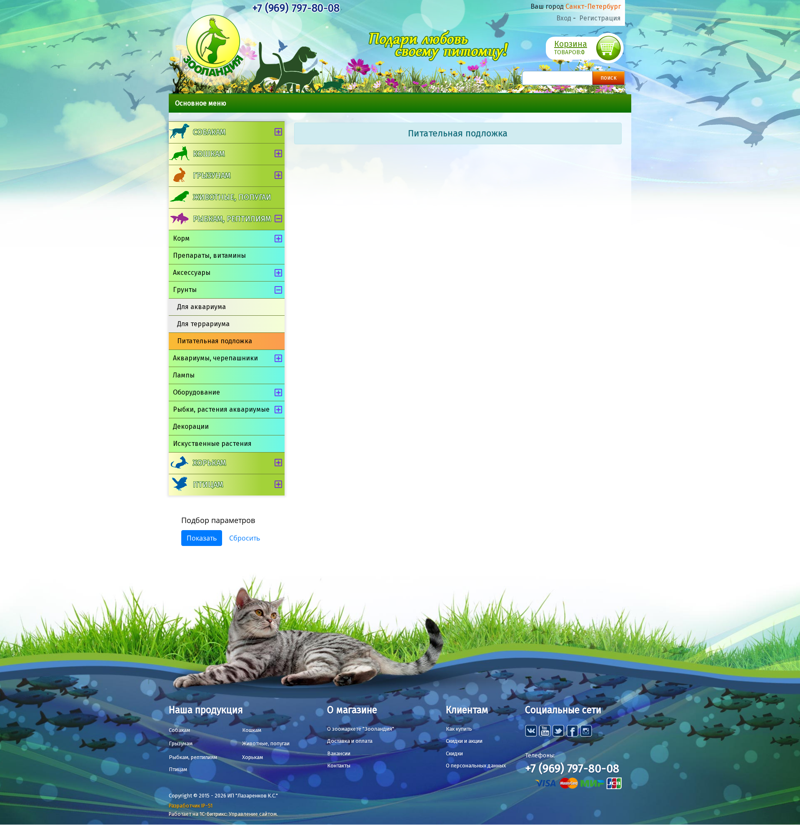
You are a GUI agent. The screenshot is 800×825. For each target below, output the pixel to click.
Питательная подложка (214, 341)
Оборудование (196, 392)
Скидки (454, 753)
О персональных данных (476, 765)
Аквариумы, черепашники (215, 358)
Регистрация (600, 18)
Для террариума (203, 324)
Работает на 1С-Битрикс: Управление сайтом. (223, 814)
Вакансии (338, 753)
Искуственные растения (212, 444)
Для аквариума (201, 307)
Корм (181, 238)
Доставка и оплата (349, 741)
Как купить (459, 729)
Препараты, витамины (209, 255)
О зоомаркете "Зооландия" (360, 729)
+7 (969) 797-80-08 (296, 8)
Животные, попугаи (232, 197)
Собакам (209, 132)
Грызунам (211, 175)
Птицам (208, 484)
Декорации (191, 426)
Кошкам (209, 153)
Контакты (338, 765)
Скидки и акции (464, 741)
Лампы (184, 375)
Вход (563, 18)
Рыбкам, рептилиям (232, 219)
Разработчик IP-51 (190, 805)
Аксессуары (191, 273)
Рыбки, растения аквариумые (221, 409)
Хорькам (209, 463)
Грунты (185, 290)
